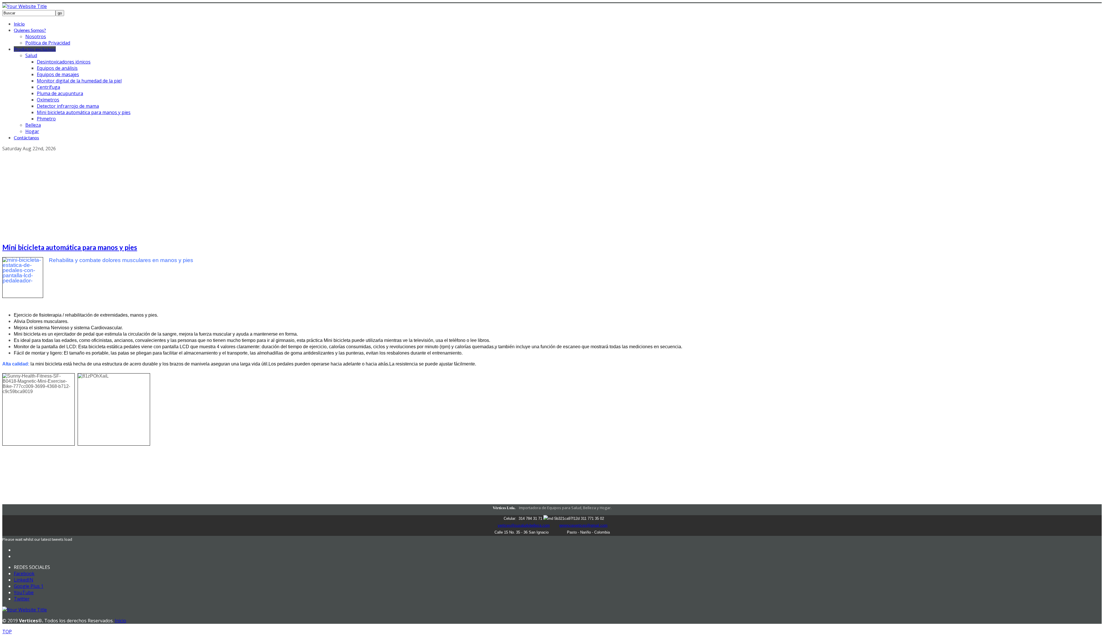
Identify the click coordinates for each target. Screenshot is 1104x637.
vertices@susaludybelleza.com (524, 525)
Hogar (32, 131)
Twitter (22, 599)
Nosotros (35, 36)
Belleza (33, 125)
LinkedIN (23, 580)
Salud (31, 55)
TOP (7, 631)
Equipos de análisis (57, 68)
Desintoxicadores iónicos (64, 62)
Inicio (19, 23)
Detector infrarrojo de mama (68, 106)
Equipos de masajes (58, 74)
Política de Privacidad (47, 43)
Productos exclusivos (35, 49)
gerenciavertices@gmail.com (583, 525)
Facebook (24, 573)
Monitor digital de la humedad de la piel (79, 81)
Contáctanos (26, 137)
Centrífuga (48, 87)
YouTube (24, 592)
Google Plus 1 (28, 586)
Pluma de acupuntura (60, 93)
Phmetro (46, 119)
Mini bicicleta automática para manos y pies (84, 112)
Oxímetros (48, 100)
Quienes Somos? (30, 30)
